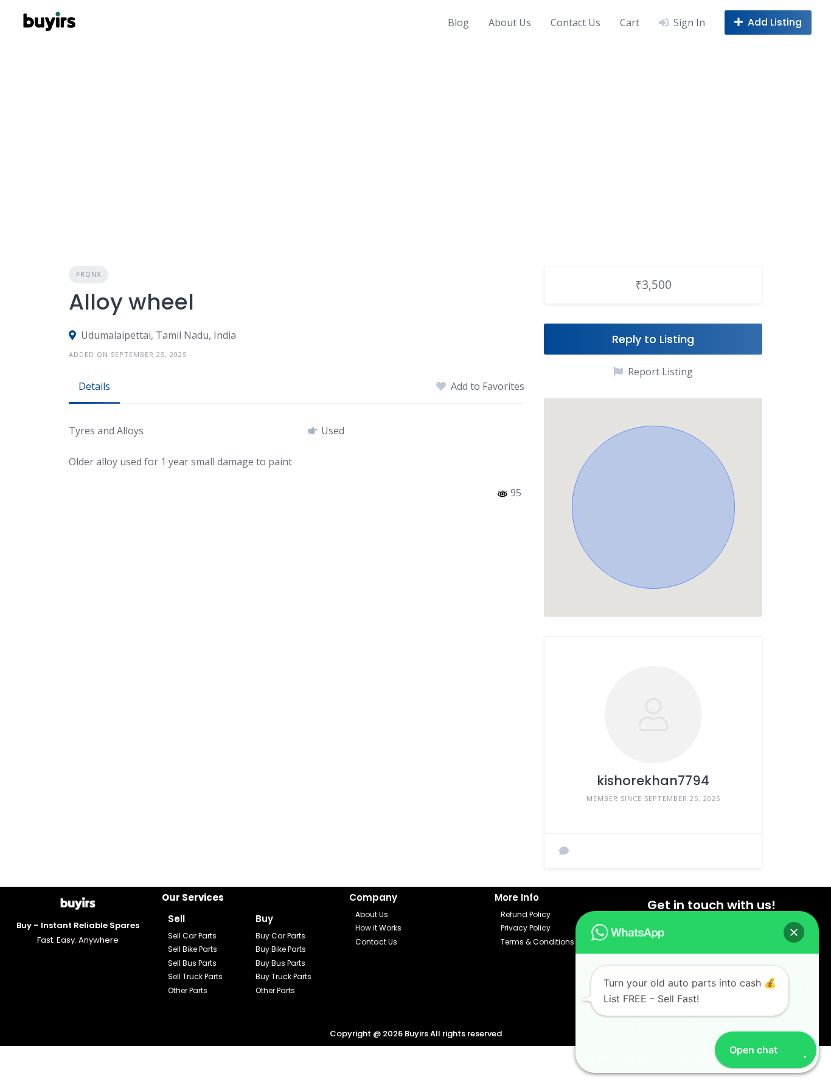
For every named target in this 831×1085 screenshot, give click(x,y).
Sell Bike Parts (192, 949)
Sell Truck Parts (195, 976)
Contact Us (575, 22)
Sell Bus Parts (192, 963)
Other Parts (187, 990)
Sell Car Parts (192, 936)
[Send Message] (564, 851)
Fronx (88, 274)
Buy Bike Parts (281, 949)
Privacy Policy (526, 928)
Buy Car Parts (280, 936)
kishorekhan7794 (653, 780)
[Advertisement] (415, 135)
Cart (629, 22)
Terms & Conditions (537, 942)
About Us (510, 22)
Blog (458, 22)
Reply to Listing (653, 339)
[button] (653, 507)
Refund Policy (526, 914)
